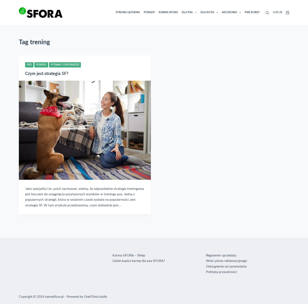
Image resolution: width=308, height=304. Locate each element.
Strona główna (128, 12)
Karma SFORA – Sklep (129, 255)
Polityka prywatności (221, 272)
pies (29, 64)
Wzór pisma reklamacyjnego (226, 261)
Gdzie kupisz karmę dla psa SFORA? (139, 261)
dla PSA (187, 12)
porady (41, 64)
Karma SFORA (168, 12)
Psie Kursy (252, 12)
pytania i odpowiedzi (65, 64)
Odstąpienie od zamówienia (226, 266)
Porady (149, 12)
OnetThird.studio (95, 296)
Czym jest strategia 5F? (46, 74)
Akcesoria (229, 12)
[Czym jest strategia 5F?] (85, 130)
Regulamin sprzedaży (221, 255)
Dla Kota (207, 12)
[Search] (267, 12)
